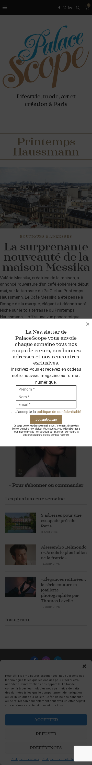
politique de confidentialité (59, 412)
